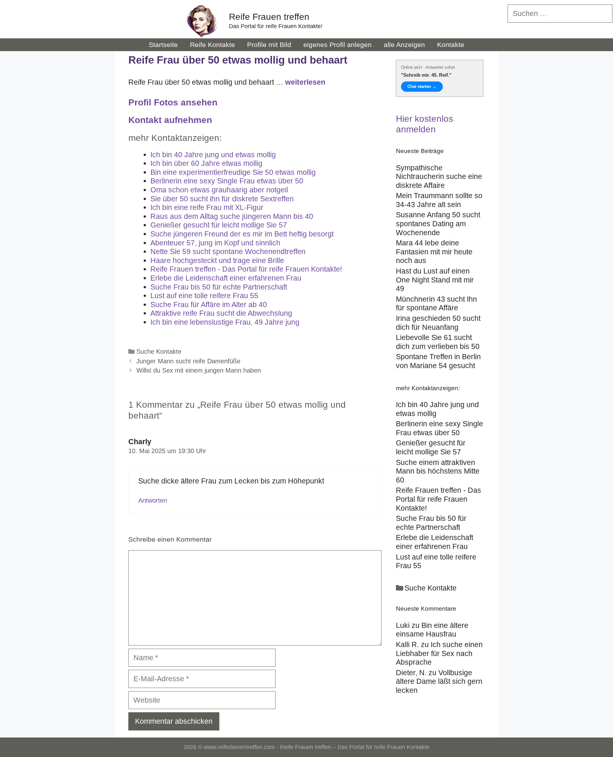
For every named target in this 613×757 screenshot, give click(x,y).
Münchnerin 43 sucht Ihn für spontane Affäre (436, 303)
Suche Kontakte (158, 351)
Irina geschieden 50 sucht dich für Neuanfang (438, 322)
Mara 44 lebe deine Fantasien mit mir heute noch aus (434, 252)
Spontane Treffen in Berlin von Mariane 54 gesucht (438, 361)
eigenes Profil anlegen (337, 44)
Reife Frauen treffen (269, 17)
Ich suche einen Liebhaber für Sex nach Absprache (439, 653)
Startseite (163, 44)
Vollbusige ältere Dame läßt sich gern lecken (439, 681)
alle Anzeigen (404, 44)
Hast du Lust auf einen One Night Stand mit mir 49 (435, 280)
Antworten (152, 500)
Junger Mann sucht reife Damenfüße (188, 361)
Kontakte (450, 44)
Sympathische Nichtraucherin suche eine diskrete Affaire (439, 176)
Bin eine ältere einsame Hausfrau (432, 629)
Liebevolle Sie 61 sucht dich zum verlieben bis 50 (438, 342)
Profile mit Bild (269, 44)
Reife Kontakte (212, 44)
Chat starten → (421, 86)
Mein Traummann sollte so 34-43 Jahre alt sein (439, 200)
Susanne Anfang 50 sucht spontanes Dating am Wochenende (438, 223)
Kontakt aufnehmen (170, 120)
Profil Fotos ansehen (172, 102)
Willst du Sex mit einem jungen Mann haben (198, 370)
